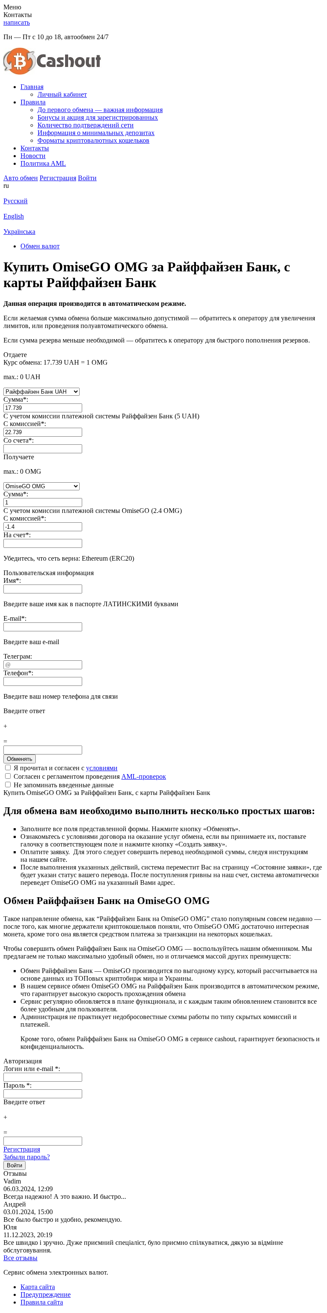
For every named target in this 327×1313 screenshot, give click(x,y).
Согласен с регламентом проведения (89, 776)
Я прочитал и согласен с (65, 768)
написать (16, 22)
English (13, 216)
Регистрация (21, 1149)
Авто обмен (20, 177)
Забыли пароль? (26, 1156)
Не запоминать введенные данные (63, 785)
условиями (102, 768)
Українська (19, 231)
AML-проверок (143, 776)
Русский (15, 200)
